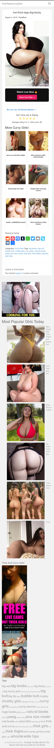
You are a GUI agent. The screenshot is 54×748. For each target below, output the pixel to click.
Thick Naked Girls (48, 485)
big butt (41, 248)
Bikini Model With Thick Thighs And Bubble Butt (48, 335)
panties (4, 717)
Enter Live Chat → (27, 97)
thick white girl (31, 731)
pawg (7, 253)
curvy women (27, 706)
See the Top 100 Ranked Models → (21, 109)
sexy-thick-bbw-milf (48, 369)
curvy (31, 701)
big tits (12, 696)
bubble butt (9, 251)
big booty (39, 686)
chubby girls (20, 251)
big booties (30, 686)
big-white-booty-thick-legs (48, 449)
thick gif (30, 727)
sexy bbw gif (35, 721)
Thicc (48, 522)
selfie (17, 721)
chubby (43, 696)
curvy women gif (42, 707)
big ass (6, 686)
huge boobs (9, 712)
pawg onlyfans (21, 717)
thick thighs (36, 253)
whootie (45, 253)
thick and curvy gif (21, 726)
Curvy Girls (19, 248)
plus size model (16, 253)
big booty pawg (35, 692)
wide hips (9, 256)
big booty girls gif (26, 692)
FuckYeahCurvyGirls (12, 3)
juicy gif (24, 712)
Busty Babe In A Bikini (49, 407)
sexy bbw (25, 721)
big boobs (33, 248)
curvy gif (36, 702)
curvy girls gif (14, 707)
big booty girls (12, 691)
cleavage (24, 701)
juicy (19, 711)
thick (43, 721)
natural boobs (40, 251)
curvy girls (30, 251)
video (8, 737)
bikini (19, 696)
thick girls (27, 253)
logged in (19, 273)
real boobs (8, 721)
